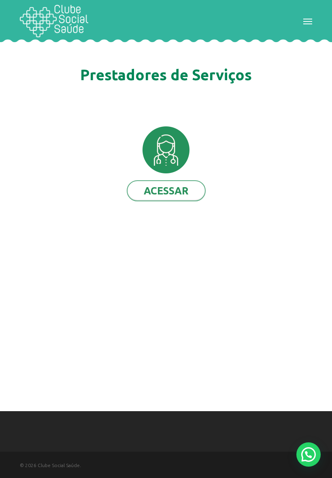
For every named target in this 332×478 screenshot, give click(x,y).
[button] (307, 21)
